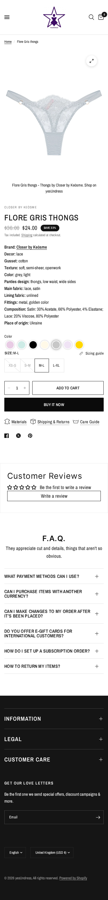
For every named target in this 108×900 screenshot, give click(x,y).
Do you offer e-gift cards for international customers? (38, 633)
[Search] (91, 17)
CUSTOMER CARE (27, 759)
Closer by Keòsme (31, 247)
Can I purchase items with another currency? (43, 593)
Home (8, 41)
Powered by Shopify (73, 878)
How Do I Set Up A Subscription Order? (47, 651)
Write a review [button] (54, 496)
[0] (100, 17)
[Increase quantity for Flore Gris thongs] (24, 388)
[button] (10, 345)
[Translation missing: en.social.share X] (19, 435)
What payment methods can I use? (41, 576)
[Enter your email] (98, 817)
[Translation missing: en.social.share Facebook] (7, 435)
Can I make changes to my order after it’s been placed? (47, 613)
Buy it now (54, 404)
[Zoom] (91, 60)
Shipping (26, 235)
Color (8, 336)
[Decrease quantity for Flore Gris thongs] (9, 388)
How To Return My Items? (32, 666)
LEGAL (13, 739)
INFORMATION (22, 718)
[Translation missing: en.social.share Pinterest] (31, 435)
